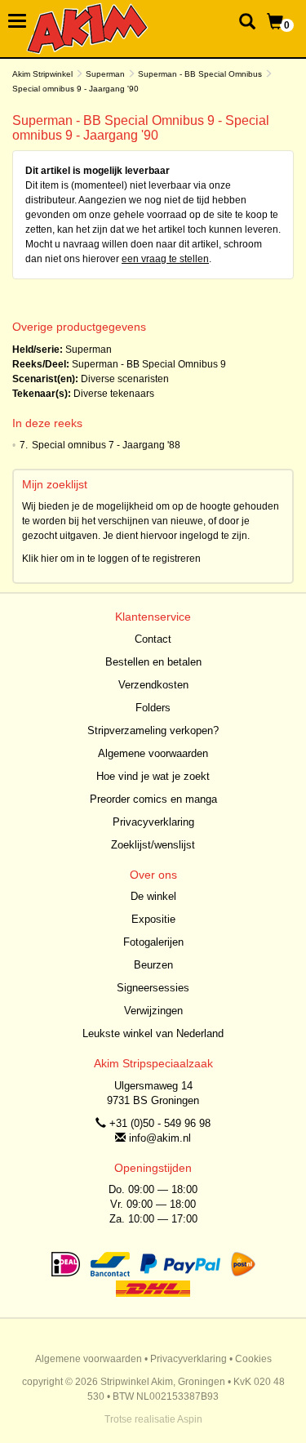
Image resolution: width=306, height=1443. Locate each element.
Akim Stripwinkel (42, 73)
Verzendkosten (153, 685)
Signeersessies (153, 988)
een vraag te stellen (165, 259)
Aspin (189, 1419)
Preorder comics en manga (153, 799)
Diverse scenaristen (125, 379)
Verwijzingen (153, 1010)
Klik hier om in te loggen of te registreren (111, 558)
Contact (153, 639)
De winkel (153, 896)
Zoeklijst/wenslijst (153, 845)
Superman (105, 73)
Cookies (253, 1359)
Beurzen (153, 965)
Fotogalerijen (153, 942)
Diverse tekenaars (113, 393)
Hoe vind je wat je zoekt (153, 776)
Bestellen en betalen (153, 662)
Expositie (153, 919)
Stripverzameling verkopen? (153, 730)
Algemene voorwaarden (153, 753)
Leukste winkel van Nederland (153, 1033)
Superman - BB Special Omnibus (200, 73)
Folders (153, 707)
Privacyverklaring (153, 822)
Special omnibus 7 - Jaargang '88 (106, 445)
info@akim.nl (160, 1138)
